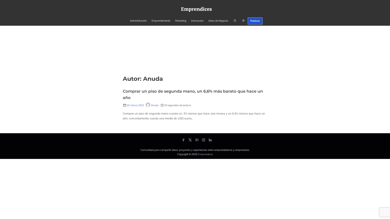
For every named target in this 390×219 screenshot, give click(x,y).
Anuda (154, 105)
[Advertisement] (195, 48)
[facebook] (183, 140)
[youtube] (196, 140)
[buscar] (235, 21)
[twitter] (190, 140)
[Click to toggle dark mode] (243, 21)
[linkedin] (210, 140)
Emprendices (205, 154)
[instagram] (203, 140)
